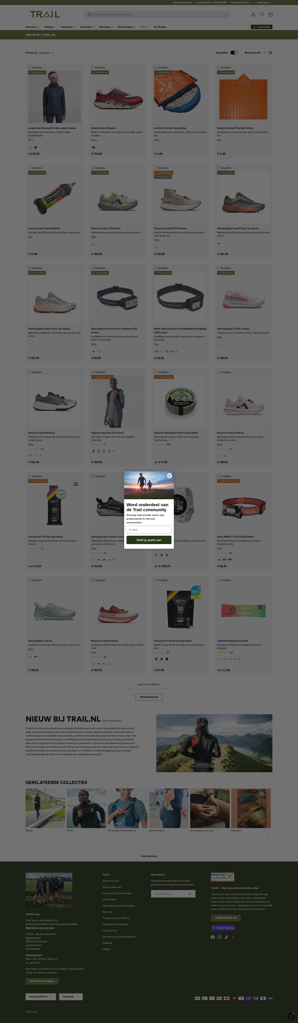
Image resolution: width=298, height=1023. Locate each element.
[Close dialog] (169, 475)
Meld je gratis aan (149, 540)
